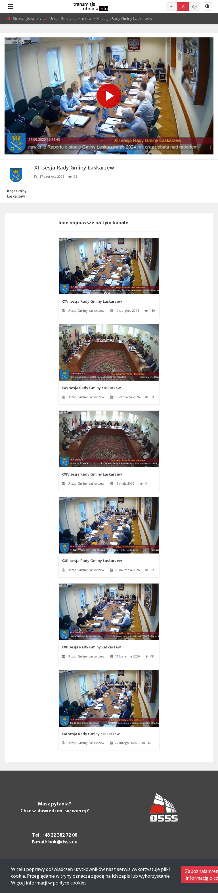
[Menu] (10, 6)
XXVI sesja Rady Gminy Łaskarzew (92, 301)
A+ (195, 6)
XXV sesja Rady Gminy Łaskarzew (91, 387)
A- (171, 6)
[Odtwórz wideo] (109, 96)
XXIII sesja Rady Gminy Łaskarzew (92, 560)
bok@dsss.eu (62, 842)
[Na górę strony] (199, 857)
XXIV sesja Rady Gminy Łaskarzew (92, 474)
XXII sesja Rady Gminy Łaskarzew (91, 647)
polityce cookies (70, 883)
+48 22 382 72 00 (59, 835)
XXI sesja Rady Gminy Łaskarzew (91, 733)
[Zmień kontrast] (207, 6)
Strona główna (26, 18)
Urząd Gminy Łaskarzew (70, 18)
